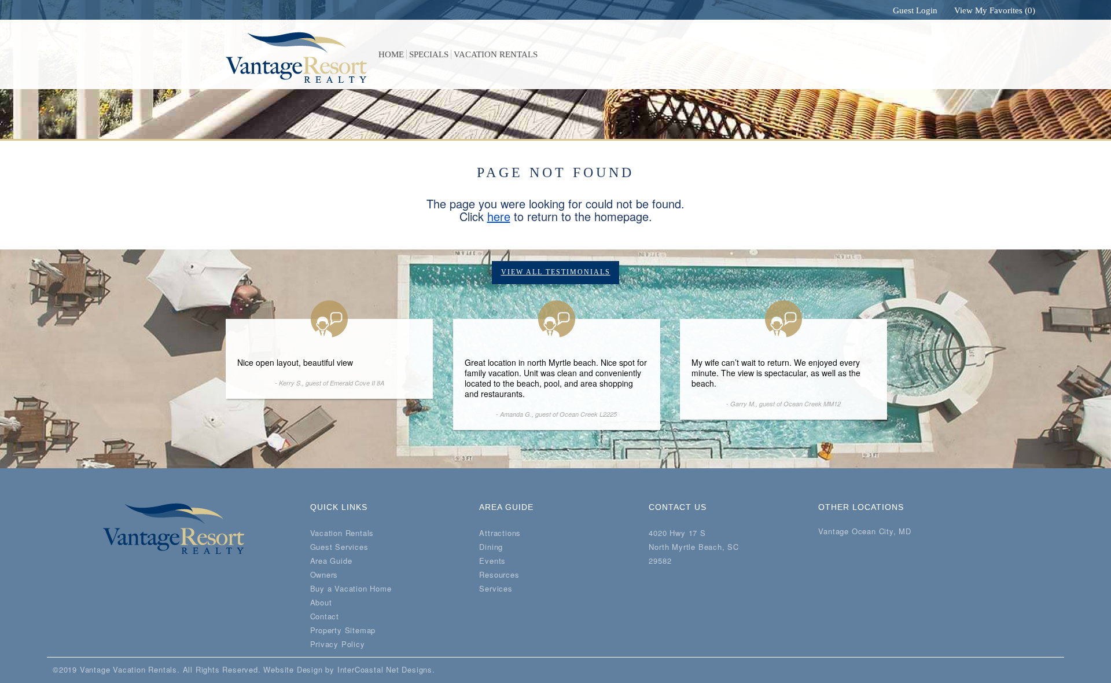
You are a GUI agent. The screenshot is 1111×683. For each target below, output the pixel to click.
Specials (428, 54)
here (498, 216)
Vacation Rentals (496, 54)
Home (391, 54)
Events (492, 560)
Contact (325, 616)
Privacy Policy (337, 643)
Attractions (500, 532)
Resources (499, 574)
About (321, 602)
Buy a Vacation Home (351, 588)
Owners (324, 574)
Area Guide (331, 560)
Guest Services (339, 546)
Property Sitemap (343, 630)
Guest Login (914, 10)
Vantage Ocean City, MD (864, 531)
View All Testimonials (555, 272)
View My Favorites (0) (993, 10)
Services (495, 588)
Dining (491, 546)
